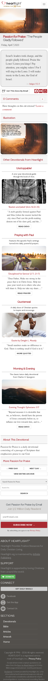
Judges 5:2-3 (34, 83)
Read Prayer (24, 293)
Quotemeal (24, 302)
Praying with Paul (24, 235)
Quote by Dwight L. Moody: (24, 340)
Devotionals (9, 621)
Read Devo (24, 226)
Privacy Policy (35, 530)
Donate (8, 576)
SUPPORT (7, 563)
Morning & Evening (24, 368)
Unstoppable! (24, 168)
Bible (5, 626)
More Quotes (24, 353)
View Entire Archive (24, 474)
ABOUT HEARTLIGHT (15, 541)
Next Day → (35, 468)
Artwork (7, 636)
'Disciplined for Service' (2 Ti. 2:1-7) (24, 273)
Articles (7, 631)
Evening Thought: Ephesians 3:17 (24, 407)
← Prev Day (12, 468)
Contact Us (12, 608)
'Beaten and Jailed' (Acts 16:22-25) (24, 207)
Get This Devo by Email (17, 91)
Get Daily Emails (24, 589)
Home (6, 641)
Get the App (12, 602)
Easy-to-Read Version (25, 665)
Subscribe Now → (24, 525)
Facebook (11, 596)
